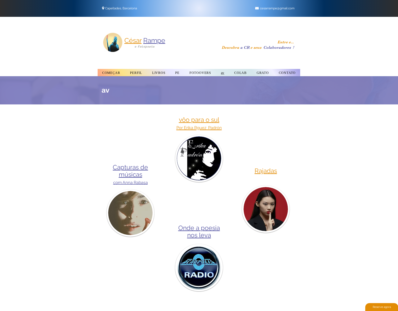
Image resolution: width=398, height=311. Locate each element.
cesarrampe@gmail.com (277, 8)
